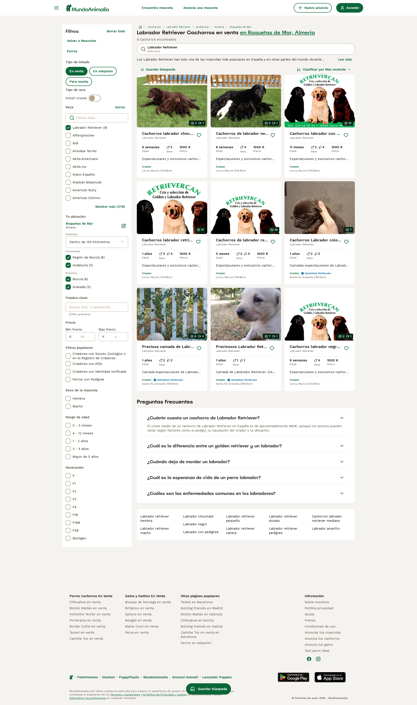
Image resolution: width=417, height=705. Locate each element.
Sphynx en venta (138, 614)
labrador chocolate (198, 516)
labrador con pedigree (200, 532)
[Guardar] (199, 135)
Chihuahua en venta (85, 602)
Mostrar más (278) (110, 207)
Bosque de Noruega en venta (148, 602)
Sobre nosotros (317, 602)
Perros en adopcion (196, 643)
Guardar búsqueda (160, 69)
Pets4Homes (87, 677)
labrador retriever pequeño (240, 518)
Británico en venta (139, 608)
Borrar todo (116, 31)
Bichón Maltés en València (201, 614)
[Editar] (123, 225)
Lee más (345, 59)
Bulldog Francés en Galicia (201, 626)
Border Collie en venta (87, 626)
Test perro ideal (317, 651)
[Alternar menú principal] (56, 7)
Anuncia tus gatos (319, 645)
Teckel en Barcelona (196, 602)
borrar (120, 107)
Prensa (310, 620)
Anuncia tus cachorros (322, 639)
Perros (72, 51)
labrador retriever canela (240, 531)
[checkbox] (68, 127)
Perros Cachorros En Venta (91, 596)
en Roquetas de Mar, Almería (277, 33)
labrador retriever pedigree (283, 531)
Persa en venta (137, 632)
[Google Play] (293, 677)
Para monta (79, 82)
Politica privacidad (319, 608)
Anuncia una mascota (200, 8)
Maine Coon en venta (141, 626)
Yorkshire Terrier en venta (90, 614)
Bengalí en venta (138, 620)
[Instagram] (318, 659)
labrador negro (195, 524)
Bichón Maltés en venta (88, 608)
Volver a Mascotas (81, 41)
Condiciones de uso (320, 626)
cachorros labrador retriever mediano (327, 518)
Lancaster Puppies (217, 677)
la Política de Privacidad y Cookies (164, 694)
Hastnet (108, 677)
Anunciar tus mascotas (323, 632)
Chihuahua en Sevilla (197, 620)
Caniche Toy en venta (86, 639)
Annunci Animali (185, 677)
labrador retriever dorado (283, 518)
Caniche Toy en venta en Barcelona (200, 635)
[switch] (95, 98)
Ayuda (309, 614)
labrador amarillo (326, 528)
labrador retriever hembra (154, 518)
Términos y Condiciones (125, 694)
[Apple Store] (330, 677)
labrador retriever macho (154, 531)
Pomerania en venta (85, 620)
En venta (77, 71)
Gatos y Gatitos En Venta (145, 596)
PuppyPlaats (129, 677)
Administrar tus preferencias (88, 698)
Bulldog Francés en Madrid (202, 608)
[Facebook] (309, 659)
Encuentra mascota (157, 8)
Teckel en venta (82, 632)
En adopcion (103, 71)
